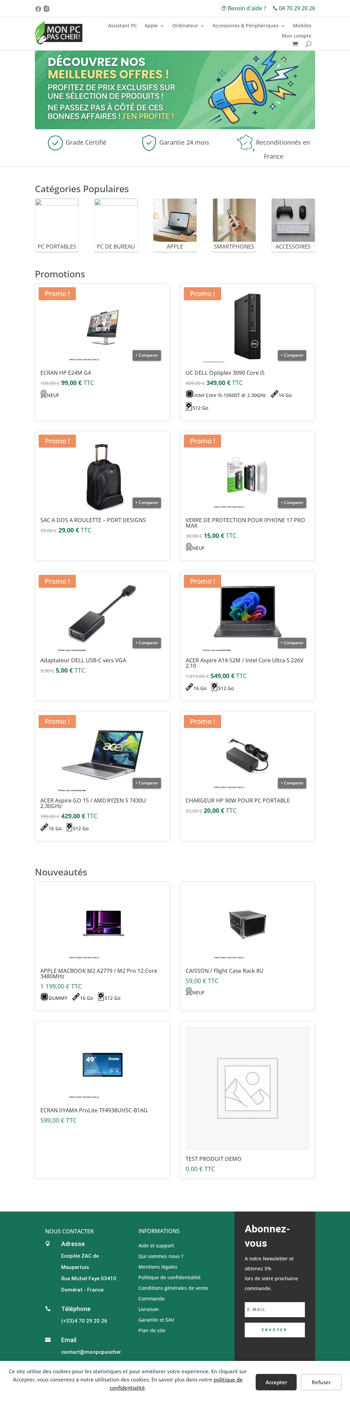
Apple (151, 26)
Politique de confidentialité (169, 1277)
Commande (151, 1298)
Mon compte (296, 36)
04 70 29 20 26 (297, 8)
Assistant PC (122, 26)
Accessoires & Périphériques (246, 26)
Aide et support (156, 1245)
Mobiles (302, 26)
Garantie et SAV (156, 1319)
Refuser (321, 1382)
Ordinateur (185, 26)
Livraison (148, 1309)
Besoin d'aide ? (247, 8)
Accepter (276, 1382)
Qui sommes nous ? (160, 1256)
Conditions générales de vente (173, 1288)
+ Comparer (146, 355)
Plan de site (151, 1330)
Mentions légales (157, 1266)
